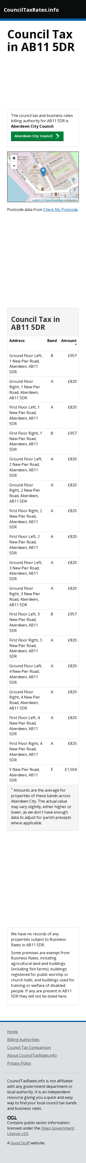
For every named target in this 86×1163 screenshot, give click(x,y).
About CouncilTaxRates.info (32, 1055)
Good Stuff (20, 1143)
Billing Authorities (23, 1039)
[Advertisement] (43, 84)
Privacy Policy (19, 1063)
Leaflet (36, 200)
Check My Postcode (60, 209)
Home (12, 1031)
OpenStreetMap (53, 200)
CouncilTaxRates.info (31, 9)
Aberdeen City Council (33, 136)
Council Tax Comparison (29, 1047)
